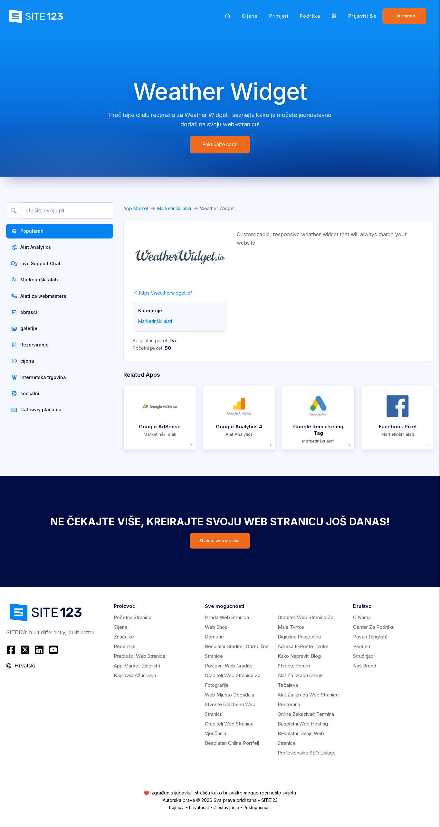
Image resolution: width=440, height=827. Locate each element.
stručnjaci (364, 656)
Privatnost (199, 807)
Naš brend (364, 666)
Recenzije (125, 646)
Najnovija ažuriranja (135, 675)
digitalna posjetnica (299, 637)
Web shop (216, 627)
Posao (370, 637)
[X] (25, 649)
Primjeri (278, 16)
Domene (214, 637)
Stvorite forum (294, 666)
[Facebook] (11, 649)
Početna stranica (132, 617)
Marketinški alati (174, 208)
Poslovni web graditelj (229, 666)
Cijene (250, 16)
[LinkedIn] (39, 649)
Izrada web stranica (227, 617)
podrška (310, 16)
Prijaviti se (362, 16)
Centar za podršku (374, 627)
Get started (404, 16)
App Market (135, 208)
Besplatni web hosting (303, 724)
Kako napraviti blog (299, 656)
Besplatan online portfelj (232, 743)
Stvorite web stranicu (220, 540)
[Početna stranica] (227, 16)
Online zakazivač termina (306, 714)
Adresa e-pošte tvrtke (303, 646)
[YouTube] (53, 649)
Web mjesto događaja (229, 695)
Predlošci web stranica (139, 656)
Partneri (361, 646)
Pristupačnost (257, 807)
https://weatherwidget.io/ (165, 293)
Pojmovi (177, 807)
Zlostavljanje (226, 807)
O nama (362, 617)
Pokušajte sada (220, 144)
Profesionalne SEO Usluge (307, 753)
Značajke (124, 637)
